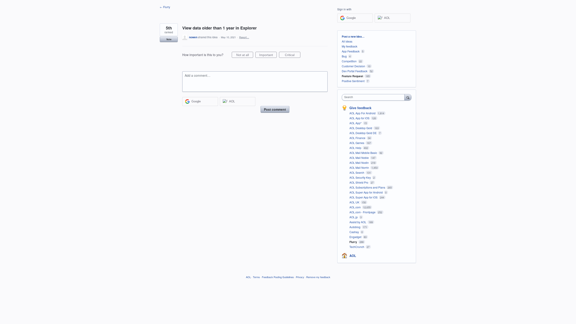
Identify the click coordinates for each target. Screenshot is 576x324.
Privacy (300, 277)
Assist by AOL (358, 222)
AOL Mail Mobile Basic (363, 153)
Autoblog (355, 227)
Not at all (244, 55)
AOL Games (357, 143)
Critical (292, 55)
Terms (256, 277)
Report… (244, 37)
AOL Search (357, 172)
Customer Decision (353, 66)
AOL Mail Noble (359, 158)
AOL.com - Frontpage (362, 212)
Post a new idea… (353, 36)
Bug (344, 56)
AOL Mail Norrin (359, 167)
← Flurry (165, 7)
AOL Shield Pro (359, 182)
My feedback (349, 46)
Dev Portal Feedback (354, 71)
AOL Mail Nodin (359, 162)
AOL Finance (357, 138)
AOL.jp (353, 217)
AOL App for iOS (359, 118)
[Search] (408, 97)
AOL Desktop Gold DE (363, 133)
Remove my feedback (318, 277)
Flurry (353, 242)
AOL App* (355, 123)
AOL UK (354, 202)
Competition (349, 61)
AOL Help (355, 148)
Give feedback (360, 108)
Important (268, 55)
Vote (168, 39)
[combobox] (374, 97)
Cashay (354, 232)
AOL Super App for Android (366, 192)
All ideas (347, 41)
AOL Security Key (360, 177)
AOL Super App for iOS (363, 197)
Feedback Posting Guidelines (278, 277)
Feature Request (352, 76)
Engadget (355, 237)
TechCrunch (357, 247)
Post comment (275, 109)
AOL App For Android (362, 113)
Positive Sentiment (353, 81)
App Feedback (351, 51)
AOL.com (355, 207)
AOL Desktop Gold (361, 128)
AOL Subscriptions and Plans (367, 187)
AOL (352, 255)
